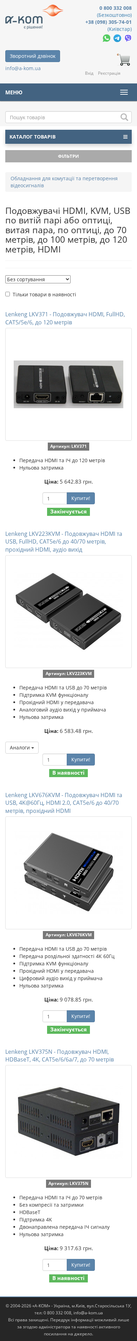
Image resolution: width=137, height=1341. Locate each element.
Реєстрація (109, 73)
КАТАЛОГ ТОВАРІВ (32, 136)
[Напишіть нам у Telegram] (118, 37)
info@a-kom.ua (23, 68)
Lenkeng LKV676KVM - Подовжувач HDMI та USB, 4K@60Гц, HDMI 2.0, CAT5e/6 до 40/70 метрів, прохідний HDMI (63, 803)
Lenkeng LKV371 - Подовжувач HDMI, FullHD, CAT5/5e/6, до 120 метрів (65, 318)
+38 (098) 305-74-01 (108, 22)
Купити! (80, 498)
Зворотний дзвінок (33, 56)
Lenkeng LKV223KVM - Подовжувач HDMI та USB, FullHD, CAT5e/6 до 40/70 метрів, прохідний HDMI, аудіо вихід (63, 542)
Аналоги (20, 747)
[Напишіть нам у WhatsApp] (107, 37)
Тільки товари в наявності (44, 294)
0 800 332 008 (115, 8)
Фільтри (68, 156)
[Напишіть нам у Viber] (128, 37)
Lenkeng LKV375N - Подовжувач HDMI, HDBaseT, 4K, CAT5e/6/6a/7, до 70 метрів (59, 1056)
